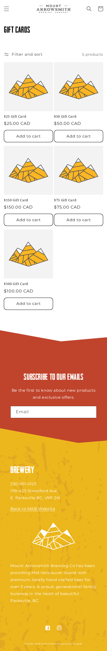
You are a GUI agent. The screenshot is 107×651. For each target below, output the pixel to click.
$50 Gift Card (65, 117)
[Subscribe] (90, 412)
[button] (6, 9)
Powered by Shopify (70, 643)
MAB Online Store (46, 643)
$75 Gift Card (65, 200)
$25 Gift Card (15, 117)
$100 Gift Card (16, 284)
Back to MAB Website (32, 508)
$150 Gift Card (16, 200)
